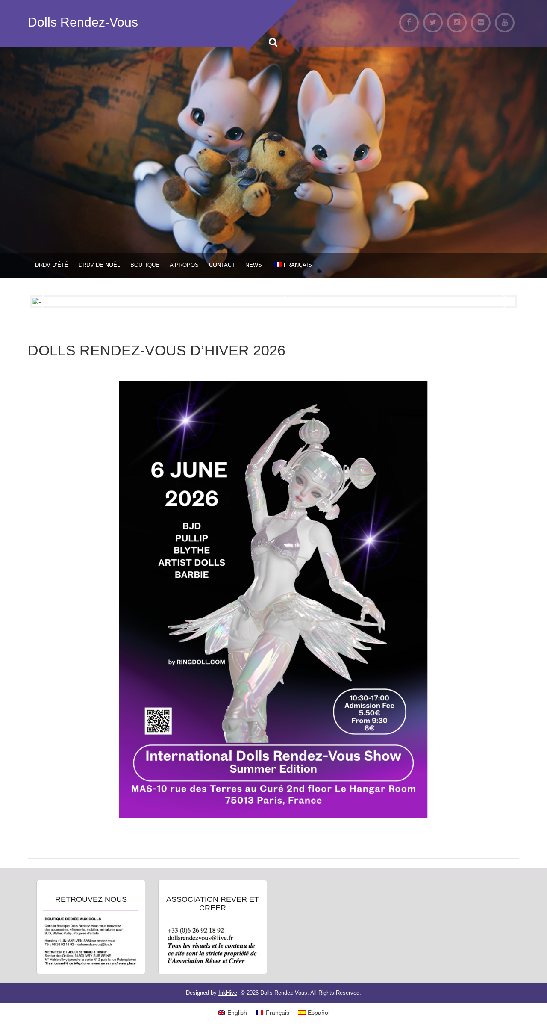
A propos (184, 265)
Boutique (144, 265)
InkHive (227, 993)
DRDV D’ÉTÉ (51, 265)
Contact (222, 265)
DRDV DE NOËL (99, 265)
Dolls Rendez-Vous (83, 22)
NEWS (253, 265)
